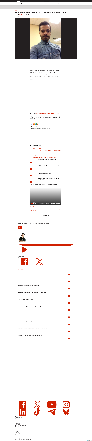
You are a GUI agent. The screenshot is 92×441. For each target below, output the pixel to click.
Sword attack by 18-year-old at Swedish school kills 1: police (44, 157)
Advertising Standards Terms (20, 435)
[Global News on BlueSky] (66, 415)
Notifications (17, 423)
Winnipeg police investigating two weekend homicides (47, 113)
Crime (16, 10)
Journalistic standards (46, 214)
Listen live (19, 254)
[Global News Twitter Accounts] (37, 407)
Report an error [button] (46, 215)
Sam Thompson (22, 14)
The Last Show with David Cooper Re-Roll (25, 255)
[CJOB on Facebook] (25, 264)
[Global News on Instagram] (66, 407)
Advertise (17, 434)
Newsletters (17, 422)
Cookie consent (18, 427)
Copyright (17, 432)
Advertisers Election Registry (20, 425)
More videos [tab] (38, 145)
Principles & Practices (19, 417)
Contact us (17, 419)
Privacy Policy (18, 431)
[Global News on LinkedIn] (22, 415)
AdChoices (90, 440)
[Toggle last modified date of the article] (28, 15)
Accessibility (17, 438)
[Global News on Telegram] (52, 415)
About (16, 416)
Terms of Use (17, 433)
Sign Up (19, 227)
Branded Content (18, 418)
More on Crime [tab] (33, 145)
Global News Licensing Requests (21, 426)
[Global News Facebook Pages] (22, 407)
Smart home (17, 424)
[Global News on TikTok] (37, 415)
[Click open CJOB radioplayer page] (46, 245)
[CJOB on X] (39, 264)
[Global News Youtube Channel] (52, 407)
